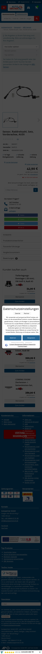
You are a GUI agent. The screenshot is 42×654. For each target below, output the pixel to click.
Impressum (28, 342)
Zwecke (17, 313)
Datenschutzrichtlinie (17, 342)
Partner (26, 313)
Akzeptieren (31, 338)
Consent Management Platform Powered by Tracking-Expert (22, 345)
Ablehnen (13, 338)
